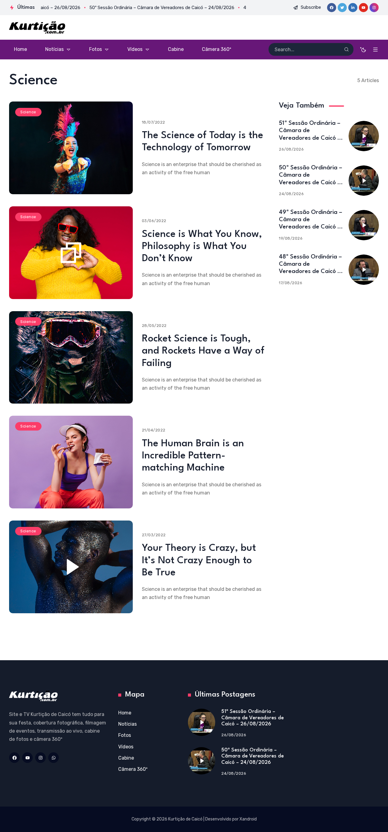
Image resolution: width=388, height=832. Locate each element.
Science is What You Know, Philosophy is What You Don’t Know (202, 246)
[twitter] (342, 7)
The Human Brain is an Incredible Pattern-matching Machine (193, 456)
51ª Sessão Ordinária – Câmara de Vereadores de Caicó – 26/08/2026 (252, 718)
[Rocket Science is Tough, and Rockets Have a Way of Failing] (71, 357)
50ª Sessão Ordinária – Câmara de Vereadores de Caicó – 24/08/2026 (252, 756)
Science (28, 112)
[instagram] (374, 7)
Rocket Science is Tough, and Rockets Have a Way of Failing (203, 351)
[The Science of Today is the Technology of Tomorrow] (71, 148)
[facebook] (331, 7)
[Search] (346, 49)
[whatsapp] (53, 757)
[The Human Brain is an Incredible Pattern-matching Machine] (71, 462)
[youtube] (363, 7)
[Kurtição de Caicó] (37, 27)
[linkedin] (352, 7)
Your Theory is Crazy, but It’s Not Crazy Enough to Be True (199, 560)
